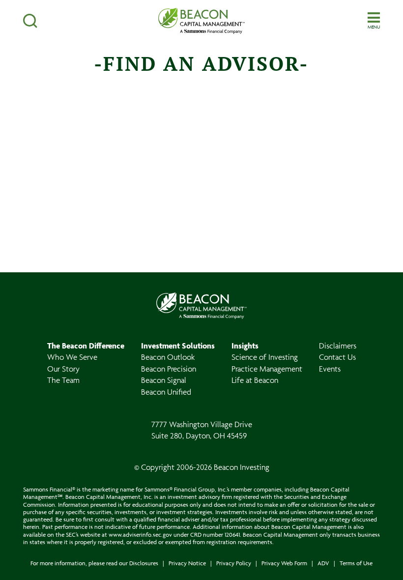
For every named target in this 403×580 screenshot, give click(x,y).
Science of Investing (264, 357)
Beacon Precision (168, 369)
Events (330, 369)
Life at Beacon (254, 380)
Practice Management (266, 369)
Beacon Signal (163, 380)
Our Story (63, 369)
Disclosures (143, 563)
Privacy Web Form (284, 563)
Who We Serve (72, 357)
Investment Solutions (178, 345)
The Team (63, 380)
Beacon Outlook (168, 357)
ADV (323, 563)
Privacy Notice (187, 563)
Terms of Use (356, 563)
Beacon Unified (166, 392)
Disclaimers (337, 345)
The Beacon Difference (85, 345)
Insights (245, 345)
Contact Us (337, 357)
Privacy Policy (233, 563)
